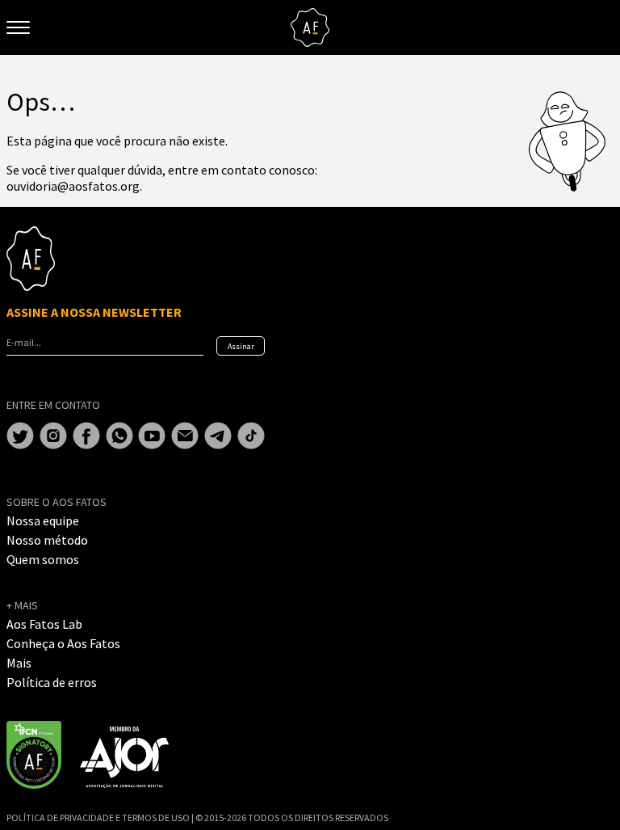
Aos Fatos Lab (44, 624)
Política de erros (51, 682)
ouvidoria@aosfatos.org (73, 186)
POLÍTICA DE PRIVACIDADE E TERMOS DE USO (98, 817)
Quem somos (42, 559)
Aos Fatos (310, 27)
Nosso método (47, 540)
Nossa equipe (42, 520)
